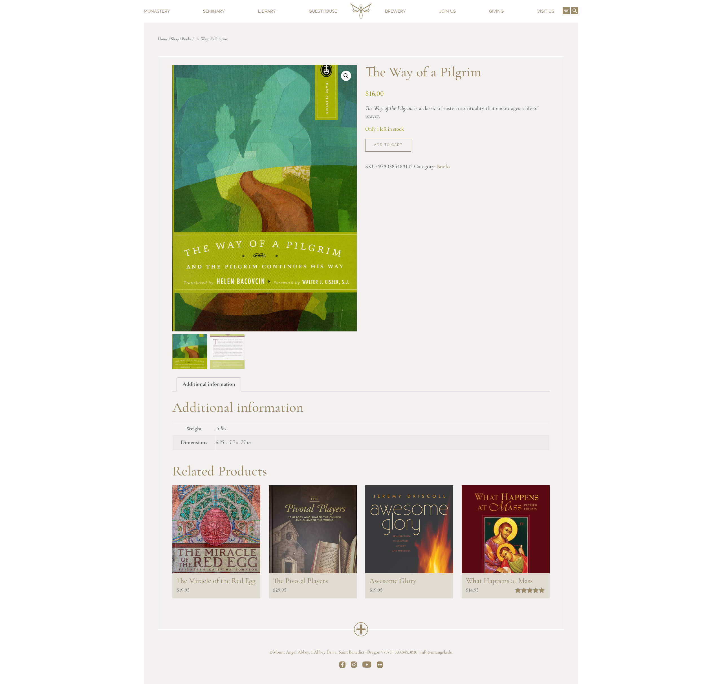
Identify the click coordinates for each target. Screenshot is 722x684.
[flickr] (380, 665)
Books (186, 39)
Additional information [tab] (208, 384)
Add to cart (388, 145)
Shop (175, 39)
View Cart (566, 10)
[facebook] (342, 665)
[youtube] (366, 665)
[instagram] (354, 665)
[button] (346, 76)
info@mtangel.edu (436, 652)
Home (163, 39)
